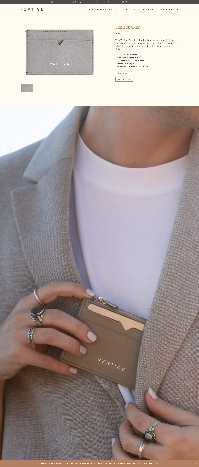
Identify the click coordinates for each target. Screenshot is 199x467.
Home (91, 9)
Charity (127, 9)
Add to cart (124, 79)
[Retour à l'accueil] (31, 9)
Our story (115, 9)
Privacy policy (147, 463)
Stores (137, 9)
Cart (174, 9)
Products (101, 9)
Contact (162, 9)
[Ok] (196, 463)
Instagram (149, 9)
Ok (157, 463)
